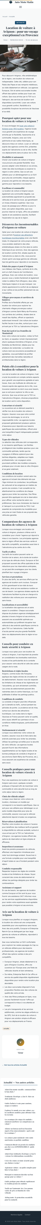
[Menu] (20, 7)
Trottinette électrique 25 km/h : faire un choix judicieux (19, 1097)
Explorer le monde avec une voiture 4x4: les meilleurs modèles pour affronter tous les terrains (20, 1112)
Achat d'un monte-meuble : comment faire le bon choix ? (20, 1091)
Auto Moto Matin (24, 2)
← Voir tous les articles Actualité (14, 1065)
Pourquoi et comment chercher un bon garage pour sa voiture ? (19, 1176)
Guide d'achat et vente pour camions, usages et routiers (18, 1104)
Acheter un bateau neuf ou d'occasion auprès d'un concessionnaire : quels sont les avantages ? (19, 1131)
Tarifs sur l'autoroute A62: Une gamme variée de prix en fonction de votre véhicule (19, 1190)
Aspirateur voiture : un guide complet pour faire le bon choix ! (20, 1169)
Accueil (5, 16)
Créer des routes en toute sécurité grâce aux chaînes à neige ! (19, 1162)
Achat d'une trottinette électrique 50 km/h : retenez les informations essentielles (20, 1155)
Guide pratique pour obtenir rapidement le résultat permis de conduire (20, 1182)
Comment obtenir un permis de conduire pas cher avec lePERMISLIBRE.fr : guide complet (20, 1147)
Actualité (12, 16)
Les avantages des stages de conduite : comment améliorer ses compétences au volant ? (19, 1121)
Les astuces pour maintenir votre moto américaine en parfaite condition (19, 1139)
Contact (27, 1215)
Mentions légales (16, 1215)
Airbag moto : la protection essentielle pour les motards (19, 1198)
